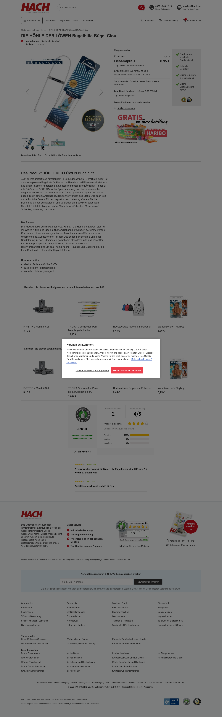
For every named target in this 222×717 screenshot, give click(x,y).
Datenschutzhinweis (140, 358)
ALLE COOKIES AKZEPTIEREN (127, 370)
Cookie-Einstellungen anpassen (92, 370)
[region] (111, 358)
